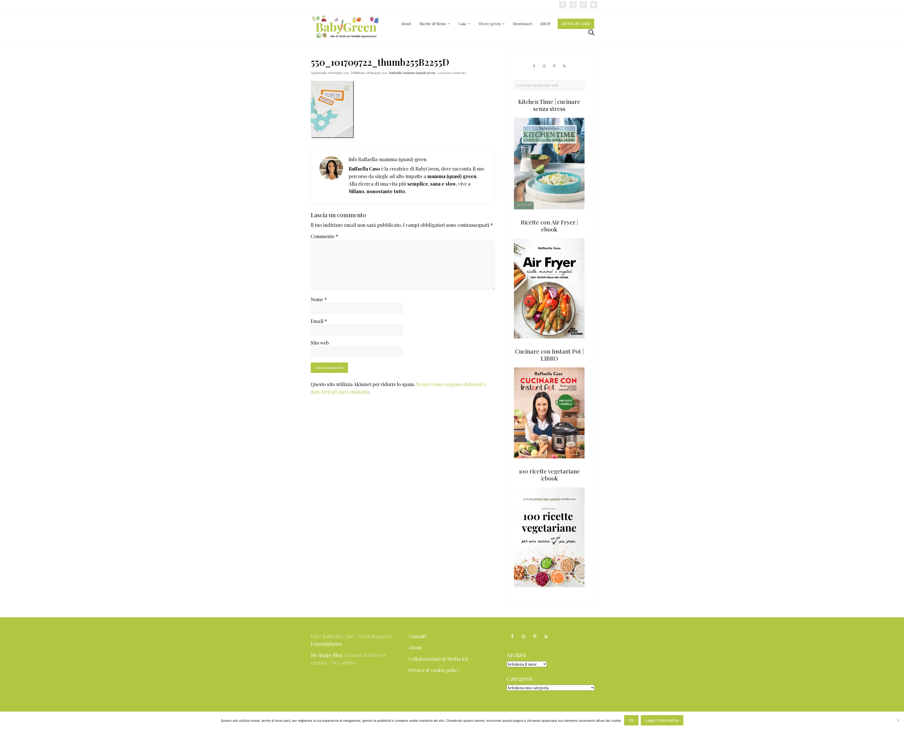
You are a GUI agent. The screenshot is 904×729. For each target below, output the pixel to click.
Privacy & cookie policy (434, 670)
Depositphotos (326, 643)
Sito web (320, 342)
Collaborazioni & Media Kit (438, 659)
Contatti (417, 636)
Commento (324, 236)
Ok (631, 720)
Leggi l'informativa (662, 720)
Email (319, 321)
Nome (319, 299)
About (415, 647)
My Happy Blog (327, 655)
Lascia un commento (451, 73)
